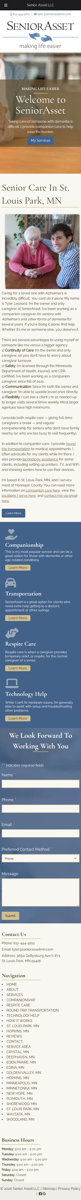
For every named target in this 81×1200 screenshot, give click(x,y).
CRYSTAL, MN (17, 1052)
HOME (11, 984)
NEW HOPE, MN (19, 1093)
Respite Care (20, 643)
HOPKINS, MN (17, 1031)
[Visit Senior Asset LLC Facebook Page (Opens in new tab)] (40, 1194)
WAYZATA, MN (18, 1114)
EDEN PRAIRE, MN (21, 1062)
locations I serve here (19, 496)
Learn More (13, 513)
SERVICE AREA (18, 1047)
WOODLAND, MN (20, 1119)
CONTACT (14, 1042)
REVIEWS (14, 1036)
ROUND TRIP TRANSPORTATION (32, 1010)
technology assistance (40, 459)
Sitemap (49, 1189)
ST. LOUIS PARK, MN (22, 1026)
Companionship (24, 545)
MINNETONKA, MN (21, 1088)
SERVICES (14, 995)
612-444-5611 (21, 14)
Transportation (23, 593)
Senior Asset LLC (40, 5)
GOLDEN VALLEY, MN (23, 1073)
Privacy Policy (69, 1189)
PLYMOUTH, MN (19, 1099)
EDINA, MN (15, 1067)
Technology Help (26, 694)
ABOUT (12, 990)
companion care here (43, 490)
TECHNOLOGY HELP (22, 1016)
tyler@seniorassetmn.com (54, 14)
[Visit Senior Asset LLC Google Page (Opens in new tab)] (44, 1194)
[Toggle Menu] (6, 5)
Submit (10, 916)
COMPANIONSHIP (20, 1000)
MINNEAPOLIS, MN (21, 1083)
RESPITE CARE (18, 1005)
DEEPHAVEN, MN (20, 1057)
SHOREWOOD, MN (21, 1104)
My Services (40, 140)
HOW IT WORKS (19, 1021)
